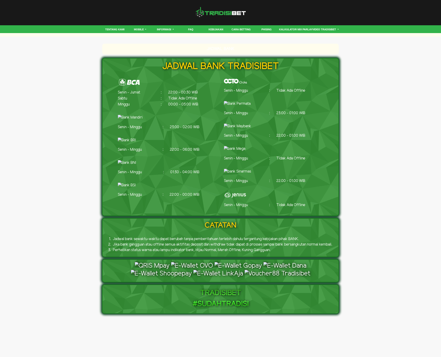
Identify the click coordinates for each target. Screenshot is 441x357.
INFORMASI (164, 29)
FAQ (190, 29)
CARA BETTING (241, 29)
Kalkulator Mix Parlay (295, 29)
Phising (266, 29)
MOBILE (139, 29)
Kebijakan (216, 29)
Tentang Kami (114, 29)
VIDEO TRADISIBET (324, 29)
